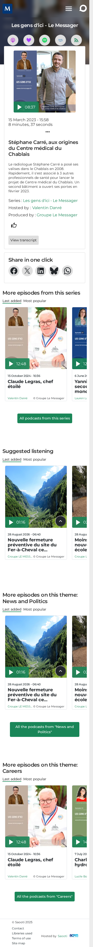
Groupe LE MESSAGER (20, 556)
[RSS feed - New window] (76, 40)
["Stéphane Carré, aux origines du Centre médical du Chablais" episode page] (45, 81)
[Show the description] (60, 521)
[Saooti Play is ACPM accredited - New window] (73, 936)
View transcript (23, 240)
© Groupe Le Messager (48, 398)
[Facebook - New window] (13, 270)
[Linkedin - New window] (40, 270)
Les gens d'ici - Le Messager (50, 200)
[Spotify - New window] (44, 40)
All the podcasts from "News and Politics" (44, 729)
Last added (11, 301)
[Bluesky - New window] (54, 270)
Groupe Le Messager (57, 215)
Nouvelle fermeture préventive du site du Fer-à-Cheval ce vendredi (32, 544)
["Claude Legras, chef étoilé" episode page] (36, 338)
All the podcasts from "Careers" (44, 896)
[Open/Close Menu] (68, 8)
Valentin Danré (47, 207)
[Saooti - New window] (82, 9)
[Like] (13, 225)
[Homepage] (9, 8)
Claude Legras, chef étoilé (30, 384)
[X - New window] (27, 270)
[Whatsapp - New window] (67, 270)
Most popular (34, 301)
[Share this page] (48, 132)
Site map (18, 943)
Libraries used (22, 933)
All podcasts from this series (45, 418)
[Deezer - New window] (28, 40)
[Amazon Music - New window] (60, 40)
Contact (18, 928)
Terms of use (21, 938)
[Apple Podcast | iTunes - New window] (12, 40)
